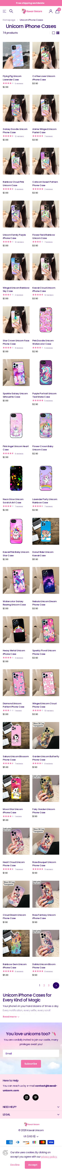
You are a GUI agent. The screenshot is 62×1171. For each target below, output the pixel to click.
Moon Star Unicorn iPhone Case (13, 811)
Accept (32, 1165)
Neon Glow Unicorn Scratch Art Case (13, 501)
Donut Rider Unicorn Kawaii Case (42, 553)
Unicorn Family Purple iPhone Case (14, 236)
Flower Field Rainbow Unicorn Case (43, 236)
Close (31, 1107)
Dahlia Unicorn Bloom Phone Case (43, 966)
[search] (11, 11)
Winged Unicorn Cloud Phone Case (44, 705)
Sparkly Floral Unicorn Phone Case (44, 652)
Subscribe (31, 1063)
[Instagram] (26, 1097)
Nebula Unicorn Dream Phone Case (44, 603)
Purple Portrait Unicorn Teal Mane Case (44, 395)
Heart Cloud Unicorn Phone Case (14, 864)
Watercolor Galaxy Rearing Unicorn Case (14, 603)
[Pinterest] (35, 1097)
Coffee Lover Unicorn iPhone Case (43, 78)
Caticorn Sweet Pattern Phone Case (45, 183)
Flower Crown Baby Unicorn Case (42, 448)
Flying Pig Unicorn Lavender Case (12, 78)
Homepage (9, 20)
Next (56, 985)
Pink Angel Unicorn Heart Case (16, 448)
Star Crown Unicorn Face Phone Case (16, 342)
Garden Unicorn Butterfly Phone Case (45, 758)
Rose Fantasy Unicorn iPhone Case (43, 916)
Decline (15, 1165)
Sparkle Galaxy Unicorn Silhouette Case (15, 395)
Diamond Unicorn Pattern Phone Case (13, 705)
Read (10, 1016)
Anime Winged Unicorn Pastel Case (44, 130)
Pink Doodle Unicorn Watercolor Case (43, 342)
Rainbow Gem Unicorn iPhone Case (15, 966)
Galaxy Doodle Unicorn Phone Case (15, 130)
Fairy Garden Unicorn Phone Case (43, 811)
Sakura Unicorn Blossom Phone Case (16, 758)
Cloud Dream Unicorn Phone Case (14, 916)
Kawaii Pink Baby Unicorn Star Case (16, 553)
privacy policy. (49, 1156)
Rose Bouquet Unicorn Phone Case (44, 864)
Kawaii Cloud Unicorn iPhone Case (43, 289)
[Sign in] (51, 11)
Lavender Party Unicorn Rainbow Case (44, 501)
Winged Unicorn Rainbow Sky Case (16, 289)
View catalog (5, 11)
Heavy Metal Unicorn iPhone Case (14, 652)
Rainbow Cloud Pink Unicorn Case (13, 183)
